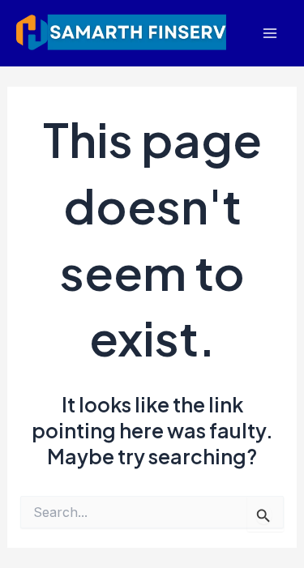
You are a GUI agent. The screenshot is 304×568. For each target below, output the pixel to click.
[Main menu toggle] (269, 33)
